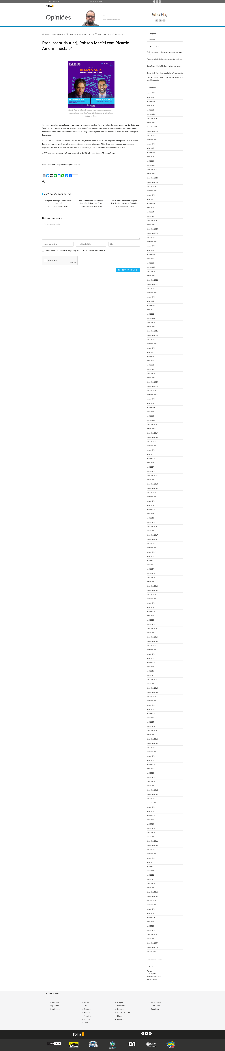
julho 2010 (150, 913)
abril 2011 (150, 875)
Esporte (120, 1009)
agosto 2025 (151, 144)
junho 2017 (151, 560)
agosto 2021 (151, 348)
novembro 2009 (152, 947)
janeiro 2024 (151, 225)
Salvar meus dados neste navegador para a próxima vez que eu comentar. (75, 250)
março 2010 (151, 930)
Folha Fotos (155, 1006)
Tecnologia (155, 1009)
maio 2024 (150, 208)
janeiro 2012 (151, 837)
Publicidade (55, 1009)
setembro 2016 (152, 599)
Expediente (55, 1006)
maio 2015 (150, 667)
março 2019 (151, 471)
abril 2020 (150, 416)
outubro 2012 (151, 798)
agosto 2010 (151, 909)
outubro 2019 (151, 441)
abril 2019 (150, 467)
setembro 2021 (152, 344)
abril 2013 (150, 773)
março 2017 (151, 573)
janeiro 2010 (151, 939)
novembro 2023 (152, 233)
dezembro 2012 (152, 790)
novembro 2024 (152, 182)
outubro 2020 (151, 390)
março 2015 (151, 675)
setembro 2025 (152, 140)
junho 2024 (151, 203)
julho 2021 (150, 352)
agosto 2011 (151, 858)
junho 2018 (151, 509)
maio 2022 (150, 310)
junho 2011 (151, 866)
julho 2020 (150, 403)
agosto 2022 (151, 297)
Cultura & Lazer (123, 1013)
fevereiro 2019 (152, 475)
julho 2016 (150, 607)
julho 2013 (150, 760)
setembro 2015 (152, 650)
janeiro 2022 (151, 327)
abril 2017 (150, 569)
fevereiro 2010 (152, 934)
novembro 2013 (152, 743)
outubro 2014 (151, 696)
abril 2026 (150, 110)
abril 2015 (150, 671)
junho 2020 (151, 407)
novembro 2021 (152, 335)
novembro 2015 (152, 641)
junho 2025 (151, 152)
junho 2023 (151, 254)
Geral (86, 1023)
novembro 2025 (152, 131)
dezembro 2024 (152, 178)
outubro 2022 (151, 288)
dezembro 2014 (152, 688)
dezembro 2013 (152, 739)
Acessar (149, 971)
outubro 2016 (151, 594)
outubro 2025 (151, 135)
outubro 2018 (151, 492)
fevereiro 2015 (152, 679)
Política (87, 1019)
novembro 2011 (152, 845)
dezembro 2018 (152, 484)
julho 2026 (150, 97)
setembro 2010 (152, 905)
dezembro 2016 (152, 586)
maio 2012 (150, 820)
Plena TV (121, 1019)
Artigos (120, 1002)
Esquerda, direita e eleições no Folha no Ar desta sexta (165, 73)
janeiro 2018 (151, 531)
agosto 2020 (151, 399)
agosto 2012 (151, 807)
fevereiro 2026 (152, 118)
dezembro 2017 (152, 535)
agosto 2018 (151, 501)
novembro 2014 (152, 692)
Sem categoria (103, 34)
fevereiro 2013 (152, 781)
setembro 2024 (152, 191)
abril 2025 (150, 161)
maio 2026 (150, 106)
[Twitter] (157, 1)
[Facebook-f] (154, 1)
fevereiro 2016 (152, 628)
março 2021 (151, 369)
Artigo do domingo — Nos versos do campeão (58, 202)
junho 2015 (151, 662)
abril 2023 (150, 263)
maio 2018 (150, 514)
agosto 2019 (151, 450)
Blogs (119, 1016)
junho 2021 (151, 356)
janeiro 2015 (151, 684)
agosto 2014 (151, 705)
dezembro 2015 (152, 637)
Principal (87, 1016)
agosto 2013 (151, 756)
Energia (87, 1013)
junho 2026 (151, 101)
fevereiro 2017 (152, 577)
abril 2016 (150, 620)
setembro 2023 (152, 242)
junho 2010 (151, 917)
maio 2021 (150, 361)
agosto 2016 (151, 603)
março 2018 (151, 522)
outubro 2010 (151, 900)
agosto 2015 (151, 654)
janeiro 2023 (151, 276)
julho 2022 (150, 301)
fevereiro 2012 (152, 832)
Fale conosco (93, 1)
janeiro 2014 (151, 735)
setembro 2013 (152, 752)
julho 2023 (150, 250)
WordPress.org (152, 979)
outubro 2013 (151, 747)
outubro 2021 (151, 339)
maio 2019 (150, 463)
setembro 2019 (152, 446)
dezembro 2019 (152, 433)
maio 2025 (150, 157)
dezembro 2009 (152, 943)
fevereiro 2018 (152, 526)
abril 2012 (150, 824)
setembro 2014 (152, 701)
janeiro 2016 (151, 633)
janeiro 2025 (151, 174)
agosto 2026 (151, 93)
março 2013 (151, 777)
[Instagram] (160, 1)
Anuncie (99, 1)
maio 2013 (150, 769)
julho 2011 (150, 862)
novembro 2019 (152, 437)
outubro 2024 (151, 186)
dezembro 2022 (152, 280)
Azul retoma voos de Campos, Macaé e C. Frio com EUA (91, 202)
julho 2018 (150, 505)
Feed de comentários (154, 976)
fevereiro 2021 (152, 373)
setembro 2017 (152, 548)
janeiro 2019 (151, 480)
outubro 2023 (151, 237)
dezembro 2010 (152, 892)
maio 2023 (150, 259)
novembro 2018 (152, 488)
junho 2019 (151, 458)
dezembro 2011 (152, 841)
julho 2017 (150, 556)
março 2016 (151, 624)
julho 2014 (150, 709)
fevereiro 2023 (152, 271)
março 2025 (151, 165)
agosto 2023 (151, 246)
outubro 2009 (151, 951)
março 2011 (151, 879)
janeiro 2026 (151, 123)
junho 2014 (151, 713)
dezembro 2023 (152, 229)
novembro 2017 (152, 539)
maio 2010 (150, 922)
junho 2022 (151, 305)
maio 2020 (150, 412)
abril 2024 (150, 212)
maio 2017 (150, 565)
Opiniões (58, 17)
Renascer (87, 1009)
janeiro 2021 (151, 378)
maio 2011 (150, 871)
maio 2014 (150, 718)
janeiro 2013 (151, 786)
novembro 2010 (152, 896)
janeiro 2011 (151, 888)
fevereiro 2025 (152, 169)
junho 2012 (151, 815)
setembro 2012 (152, 803)
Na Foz (86, 1002)
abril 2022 (150, 314)
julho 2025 (150, 148)
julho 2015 (150, 658)
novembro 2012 (152, 794)
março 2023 (151, 267)
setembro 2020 (152, 395)
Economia (121, 1006)
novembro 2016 (152, 590)
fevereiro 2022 (152, 322)
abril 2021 (150, 365)
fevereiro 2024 (152, 220)
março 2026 (151, 114)
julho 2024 (150, 199)
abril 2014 (150, 722)
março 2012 (151, 828)
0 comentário (120, 34)
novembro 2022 (152, 284)
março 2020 (151, 420)
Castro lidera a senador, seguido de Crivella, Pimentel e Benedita (124, 202)
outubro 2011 (151, 849)
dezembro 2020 (152, 382)
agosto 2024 (151, 195)
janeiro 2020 (151, 429)
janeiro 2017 (151, 582)
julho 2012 (150, 811)
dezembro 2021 (152, 331)
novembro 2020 (152, 386)
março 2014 (151, 726)
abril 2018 (150, 518)
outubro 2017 (151, 543)
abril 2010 (150, 926)
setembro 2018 (152, 497)
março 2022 (151, 318)
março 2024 (151, 216)
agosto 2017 (151, 552)
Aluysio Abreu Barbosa (54, 34)
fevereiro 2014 (152, 730)
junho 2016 (151, 611)
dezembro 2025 (152, 127)
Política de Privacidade (154, 960)
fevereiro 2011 (152, 883)
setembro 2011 (152, 854)
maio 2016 (150, 616)
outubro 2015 (151, 645)
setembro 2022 (152, 293)
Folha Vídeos (156, 1002)
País (85, 1006)
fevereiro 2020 (152, 424)
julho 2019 (150, 454)
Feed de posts (151, 974)
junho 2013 (151, 764)
